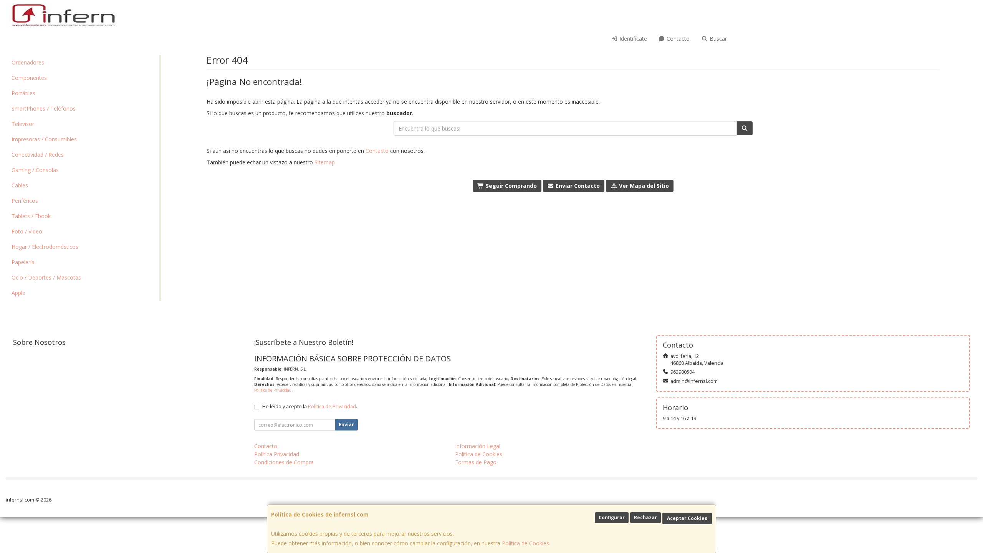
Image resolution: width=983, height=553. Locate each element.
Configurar (612, 517)
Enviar (346, 424)
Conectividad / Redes (38, 154)
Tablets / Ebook (31, 216)
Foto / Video (27, 231)
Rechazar (645, 517)
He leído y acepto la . (309, 406)
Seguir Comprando (510, 185)
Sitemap (324, 162)
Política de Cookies (525, 543)
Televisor (23, 123)
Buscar (717, 38)
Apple (18, 292)
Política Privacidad (276, 454)
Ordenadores (28, 62)
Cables (20, 185)
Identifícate (632, 38)
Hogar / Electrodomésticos (45, 246)
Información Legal (477, 446)
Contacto (677, 38)
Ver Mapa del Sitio (643, 185)
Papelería (23, 262)
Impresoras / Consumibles (44, 139)
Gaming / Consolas (35, 170)
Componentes (29, 77)
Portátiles (23, 93)
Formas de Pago (475, 462)
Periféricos (25, 200)
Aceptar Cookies (687, 518)
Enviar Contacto (577, 185)
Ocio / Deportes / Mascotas (46, 277)
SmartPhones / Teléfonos (44, 108)
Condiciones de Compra (284, 462)
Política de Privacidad (272, 390)
